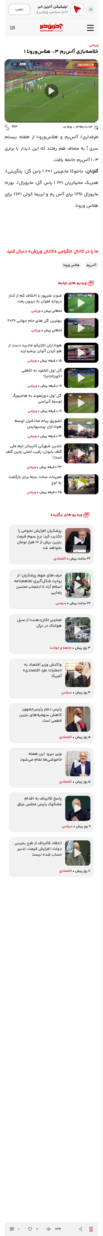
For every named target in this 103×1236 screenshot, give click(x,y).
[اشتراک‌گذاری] (80, 1229)
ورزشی (93, 45)
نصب (19, 9)
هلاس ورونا (71, 265)
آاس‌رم (91, 265)
